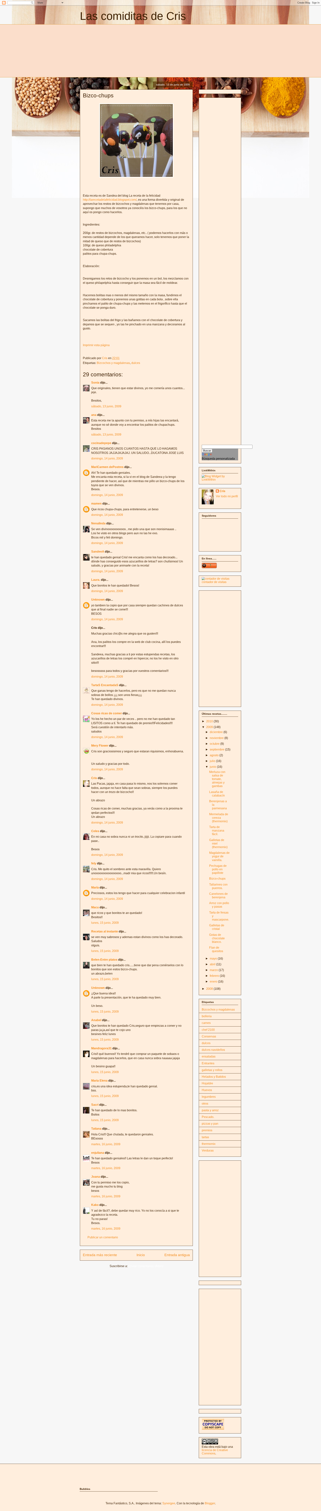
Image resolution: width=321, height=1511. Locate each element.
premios (207, 1130)
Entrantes (208, 1063)
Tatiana (96, 1128)
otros (205, 1103)
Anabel (96, 1020)
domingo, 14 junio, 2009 (107, 458)
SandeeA (97, 551)
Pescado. (208, 1117)
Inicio (141, 1255)
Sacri (94, 1104)
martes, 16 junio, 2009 (105, 1144)
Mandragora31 (101, 1048)
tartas (205, 1137)
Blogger (210, 1503)
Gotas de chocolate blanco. (217, 938)
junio (213, 766)
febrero (215, 975)
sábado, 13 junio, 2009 (106, 406)
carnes (206, 1022)
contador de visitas (214, 582)
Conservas (209, 1036)
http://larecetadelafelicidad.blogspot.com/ (110, 199)
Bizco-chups (217, 878)
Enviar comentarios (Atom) (145, 1266)
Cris (94, 778)
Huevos (207, 1090)
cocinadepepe (101, 443)
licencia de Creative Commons (215, 1451)
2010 (210, 721)
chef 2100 (208, 1029)
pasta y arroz (210, 1110)
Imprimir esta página (96, 345)
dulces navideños (213, 1049)
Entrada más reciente (100, 1255)
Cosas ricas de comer (106, 713)
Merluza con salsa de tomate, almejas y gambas (217, 779)
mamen (96, 503)
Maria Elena (99, 1080)
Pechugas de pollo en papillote (218, 869)
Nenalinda (98, 523)
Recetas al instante (104, 931)
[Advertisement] (111, 50)
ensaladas (208, 1056)
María (95, 887)
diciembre (216, 732)
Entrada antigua (177, 1255)
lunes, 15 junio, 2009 (105, 922)
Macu (95, 907)
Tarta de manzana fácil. (216, 830)
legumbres (209, 1096)
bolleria (207, 1016)
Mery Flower (99, 745)
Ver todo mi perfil (227, 496)
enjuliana (97, 1152)
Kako (95, 1204)
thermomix (208, 1143)
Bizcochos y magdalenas (113, 362)
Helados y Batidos (214, 1076)
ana (93, 414)
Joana (95, 1176)
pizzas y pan (210, 1123)
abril (213, 964)
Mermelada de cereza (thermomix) (218, 818)
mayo (214, 958)
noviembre (217, 738)
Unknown (98, 599)
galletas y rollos (212, 1070)
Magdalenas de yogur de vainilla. (219, 856)
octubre (215, 743)
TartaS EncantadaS (104, 685)
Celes (95, 831)
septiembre (217, 749)
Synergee (168, 1503)
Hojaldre (207, 1083)
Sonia (95, 382)
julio (213, 761)
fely (93, 863)
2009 (210, 727)
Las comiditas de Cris (133, 16)
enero (214, 981)
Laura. (95, 579)
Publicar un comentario (102, 1237)
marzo (214, 970)
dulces (135, 362)
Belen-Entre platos (104, 959)
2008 (210, 988)
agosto (214, 755)
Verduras (208, 1150)
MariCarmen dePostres (107, 467)
